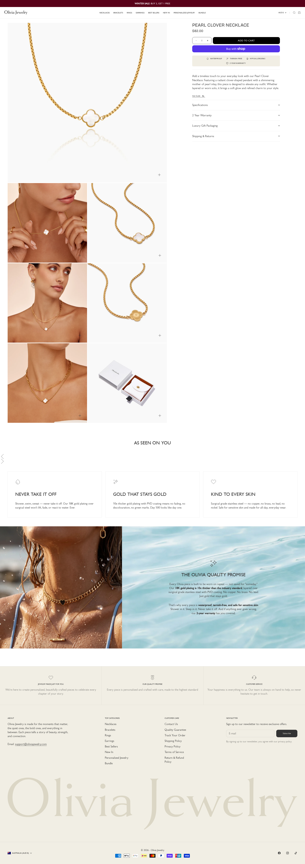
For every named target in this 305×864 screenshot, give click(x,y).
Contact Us (171, 724)
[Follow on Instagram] (287, 853)
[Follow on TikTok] (295, 853)
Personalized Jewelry (116, 757)
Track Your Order (175, 735)
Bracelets (110, 730)
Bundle (109, 763)
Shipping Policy (173, 741)
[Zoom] (159, 175)
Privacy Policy (172, 746)
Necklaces (110, 724)
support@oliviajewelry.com (31, 744)
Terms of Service (174, 752)
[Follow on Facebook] (279, 853)
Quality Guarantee (175, 730)
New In (109, 752)
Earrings (109, 741)
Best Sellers (111, 746)
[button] (152, 456)
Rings (108, 735)
